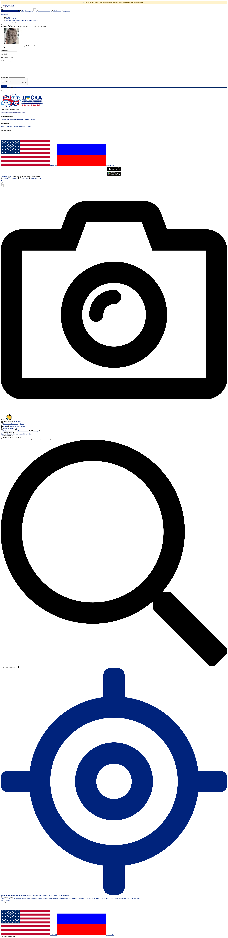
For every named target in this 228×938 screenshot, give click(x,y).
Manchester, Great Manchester (80, 898)
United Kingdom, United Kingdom (35, 898)
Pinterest (19, 119)
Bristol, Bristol (58, 898)
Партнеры (4, 126)
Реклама (9, 126)
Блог (8, 14)
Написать (4, 85)
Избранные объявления (9, 428)
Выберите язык (8, 431)
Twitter (25, 119)
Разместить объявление (10, 11)
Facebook (12, 119)
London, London (11, 898)
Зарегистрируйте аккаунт (17, 426)
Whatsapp (5, 119)
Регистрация (17, 421)
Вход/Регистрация (27, 11)
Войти (5, 426)
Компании (4, 14)
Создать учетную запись (29, 87)
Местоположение (44, 11)
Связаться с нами (6, 176)
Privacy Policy (27, 126)
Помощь (35, 431)
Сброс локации (5, 900)
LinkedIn (32, 119)
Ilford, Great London (104, 898)
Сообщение (57, 11)
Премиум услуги (18, 126)
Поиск (22, 424)
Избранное (66, 11)
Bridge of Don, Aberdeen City (127, 898)
